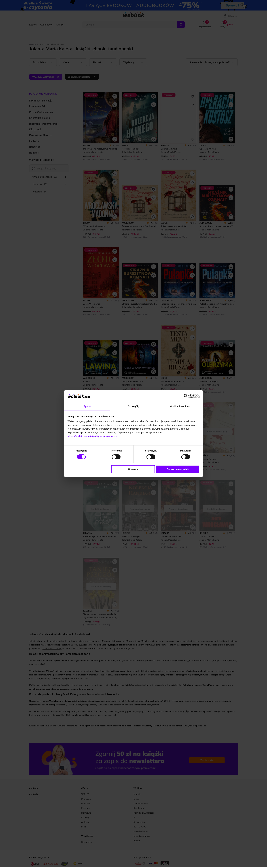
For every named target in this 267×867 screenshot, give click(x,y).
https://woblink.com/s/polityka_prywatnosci (93, 436)
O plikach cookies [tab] (180, 406)
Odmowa (133, 469)
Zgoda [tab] (87, 406)
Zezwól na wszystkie (178, 469)
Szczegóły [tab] (133, 406)
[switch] (116, 456)
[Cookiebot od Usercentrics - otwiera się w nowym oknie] (186, 396)
